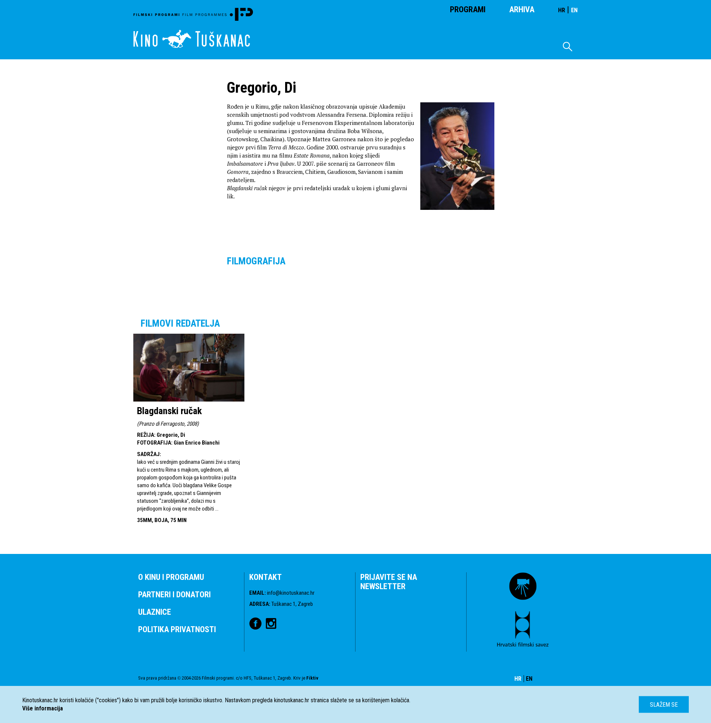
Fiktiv (312, 678)
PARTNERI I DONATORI (174, 594)
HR (561, 10)
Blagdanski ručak (169, 410)
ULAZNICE (154, 612)
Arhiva (521, 9)
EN (574, 10)
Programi (467, 9)
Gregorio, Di (171, 435)
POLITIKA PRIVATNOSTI (177, 629)
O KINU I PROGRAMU (171, 577)
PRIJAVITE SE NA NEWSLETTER (388, 581)
